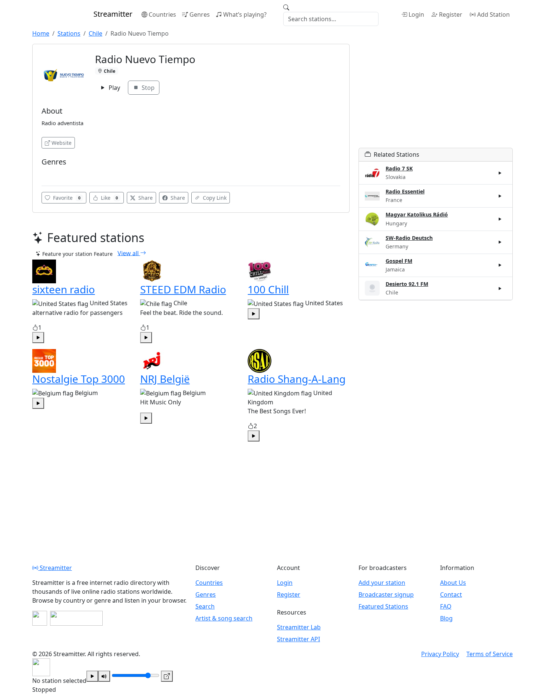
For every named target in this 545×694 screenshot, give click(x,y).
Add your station (382, 583)
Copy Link (214, 197)
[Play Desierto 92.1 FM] (500, 288)
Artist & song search (223, 618)
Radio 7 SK (399, 168)
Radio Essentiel (405, 191)
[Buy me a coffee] (76, 618)
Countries (162, 14)
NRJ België (165, 379)
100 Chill (268, 289)
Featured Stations (383, 606)
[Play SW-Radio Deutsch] (500, 242)
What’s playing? (245, 14)
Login (416, 14)
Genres (199, 14)
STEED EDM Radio (183, 289)
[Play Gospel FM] (500, 265)
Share (145, 197)
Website (62, 142)
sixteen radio (63, 289)
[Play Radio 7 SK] (500, 173)
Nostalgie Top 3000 (78, 379)
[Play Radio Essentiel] (500, 196)
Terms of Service (489, 654)
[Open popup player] (167, 676)
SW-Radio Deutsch (409, 237)
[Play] (92, 676)
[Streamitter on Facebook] (39, 618)
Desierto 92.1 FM (407, 283)
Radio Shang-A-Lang (297, 379)
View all (129, 253)
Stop (147, 88)
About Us (453, 583)
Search (205, 606)
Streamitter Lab (299, 627)
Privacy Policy (440, 654)
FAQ (446, 606)
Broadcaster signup (386, 594)
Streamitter (55, 568)
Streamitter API (298, 639)
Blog (446, 618)
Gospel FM (399, 260)
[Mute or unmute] (104, 676)
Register (450, 14)
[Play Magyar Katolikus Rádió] (500, 219)
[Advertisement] (436, 96)
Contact (451, 594)
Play (113, 88)
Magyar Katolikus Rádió (417, 214)
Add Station (493, 14)
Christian (54, 173)
